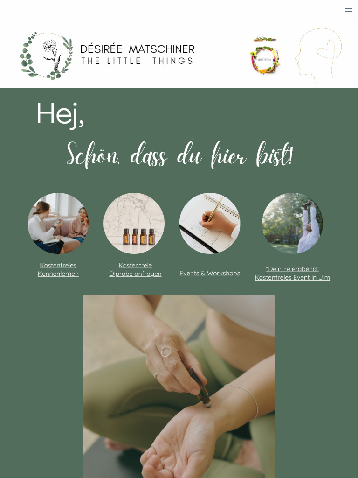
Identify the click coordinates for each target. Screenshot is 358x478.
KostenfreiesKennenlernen (58, 269)
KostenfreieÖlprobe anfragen (135, 269)
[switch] (348, 11)
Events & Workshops (209, 273)
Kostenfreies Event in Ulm (292, 277)
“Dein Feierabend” (292, 269)
